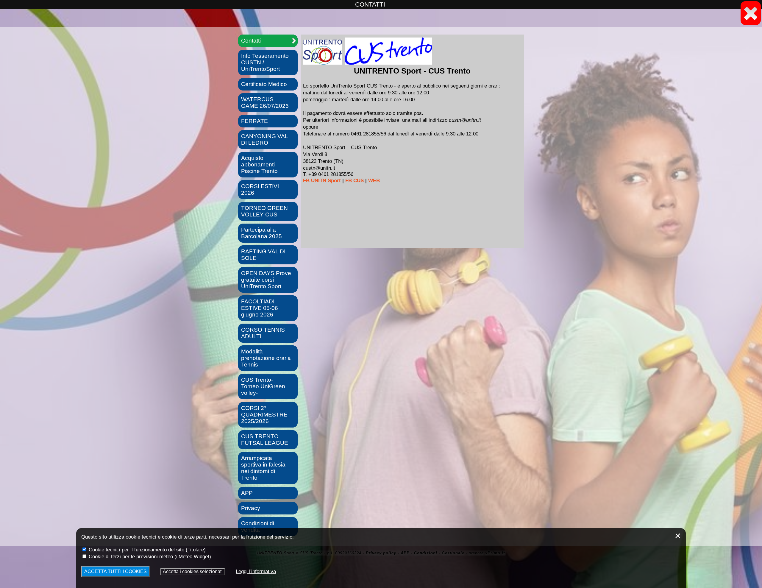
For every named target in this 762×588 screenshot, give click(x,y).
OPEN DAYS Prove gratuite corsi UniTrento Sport (266, 279)
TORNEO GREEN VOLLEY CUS (264, 211)
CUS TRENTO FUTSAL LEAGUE (264, 439)
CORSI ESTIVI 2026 (260, 189)
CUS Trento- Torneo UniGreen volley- (263, 386)
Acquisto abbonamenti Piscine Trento (259, 164)
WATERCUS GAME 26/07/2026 (265, 102)
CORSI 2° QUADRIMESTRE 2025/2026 (264, 414)
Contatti (251, 41)
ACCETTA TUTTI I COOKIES (115, 571)
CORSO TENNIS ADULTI (263, 333)
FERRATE (254, 121)
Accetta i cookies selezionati (193, 571)
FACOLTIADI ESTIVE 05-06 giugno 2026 (259, 308)
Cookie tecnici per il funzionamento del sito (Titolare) (146, 550)
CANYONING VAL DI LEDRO (264, 139)
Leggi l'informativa (256, 571)
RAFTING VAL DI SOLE (263, 254)
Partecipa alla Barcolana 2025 (261, 233)
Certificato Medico (264, 84)
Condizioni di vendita (257, 526)
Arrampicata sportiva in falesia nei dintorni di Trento (263, 468)
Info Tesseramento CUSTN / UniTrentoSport (265, 62)
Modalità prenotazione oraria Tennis (266, 358)
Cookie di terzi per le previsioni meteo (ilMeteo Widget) (149, 556)
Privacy (250, 508)
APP (247, 493)
